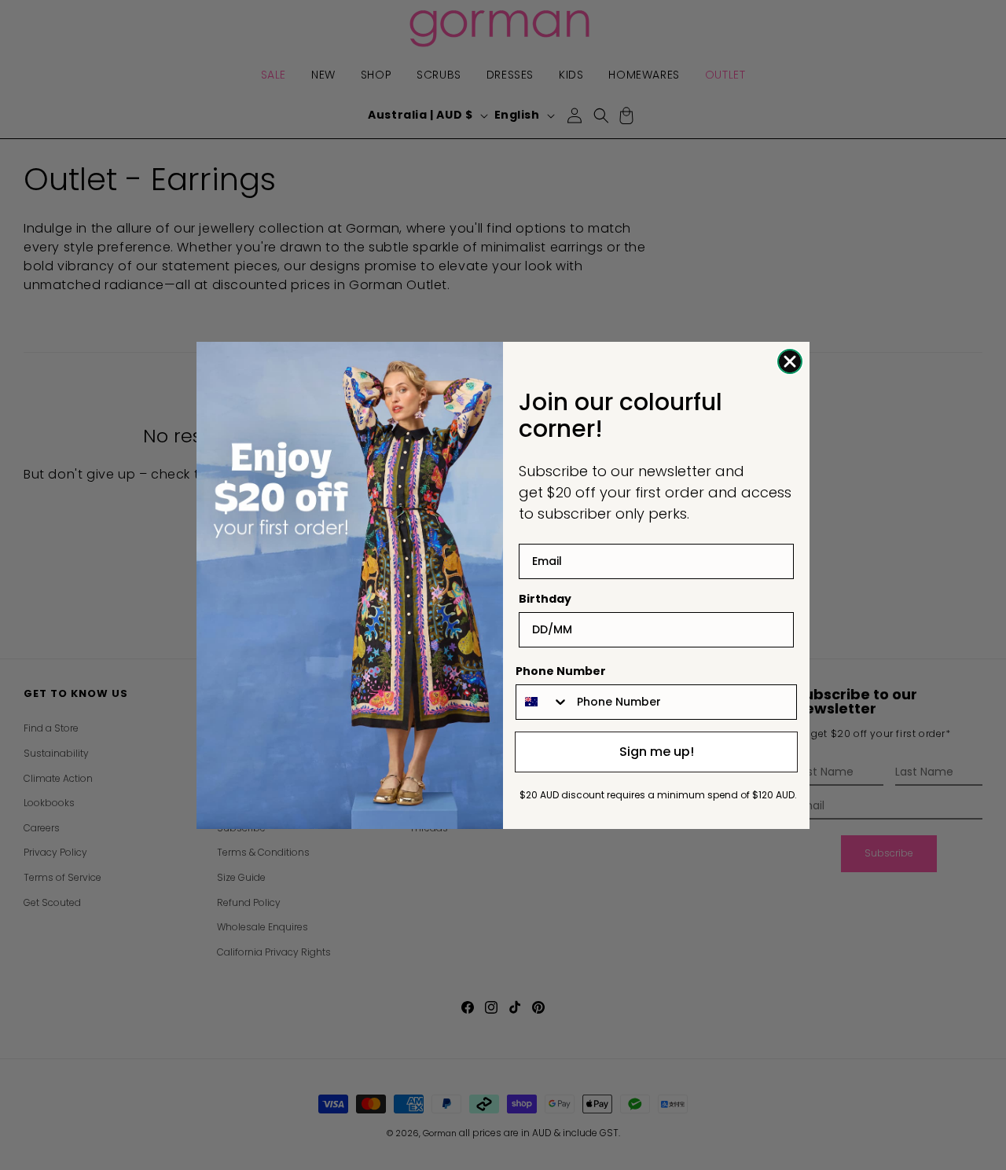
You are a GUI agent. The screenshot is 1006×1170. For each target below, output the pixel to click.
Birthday (545, 599)
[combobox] (542, 702)
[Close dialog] (790, 361)
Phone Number (561, 671)
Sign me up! (656, 752)
